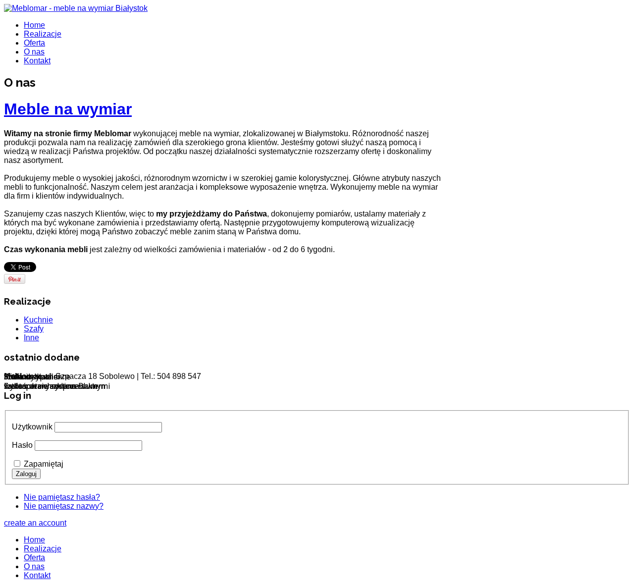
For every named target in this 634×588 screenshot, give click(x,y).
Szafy (34, 328)
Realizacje (42, 34)
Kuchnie (38, 320)
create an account (35, 523)
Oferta (34, 43)
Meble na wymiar (68, 109)
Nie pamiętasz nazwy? (64, 506)
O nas (34, 52)
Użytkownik (32, 427)
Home (34, 25)
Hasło (22, 445)
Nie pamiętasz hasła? (62, 497)
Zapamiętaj (43, 464)
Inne (31, 337)
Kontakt (37, 60)
